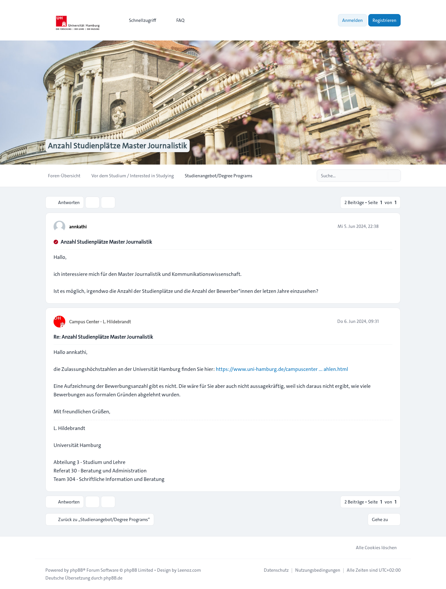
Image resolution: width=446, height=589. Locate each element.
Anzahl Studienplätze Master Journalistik (106, 242)
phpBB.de (113, 578)
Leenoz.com (189, 570)
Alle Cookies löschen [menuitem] (376, 547)
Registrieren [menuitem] (384, 20)
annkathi (78, 226)
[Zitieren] (386, 226)
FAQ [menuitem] (180, 20)
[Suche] (382, 175)
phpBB (76, 570)
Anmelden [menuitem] (352, 20)
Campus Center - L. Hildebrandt (100, 321)
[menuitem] (140, 20)
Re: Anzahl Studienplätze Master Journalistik (103, 337)
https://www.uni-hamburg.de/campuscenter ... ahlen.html (282, 369)
